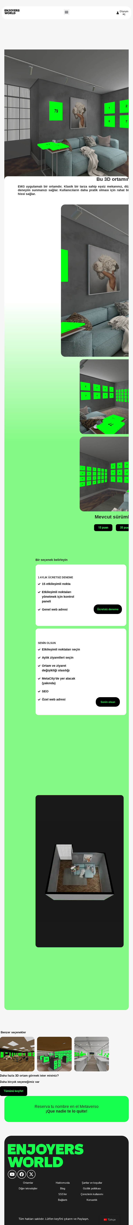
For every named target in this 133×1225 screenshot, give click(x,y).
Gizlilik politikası (92, 1188)
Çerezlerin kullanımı (92, 1194)
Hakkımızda (63, 1182)
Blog (62, 1188)
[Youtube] (12, 1174)
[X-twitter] (31, 1174)
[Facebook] (21, 1174)
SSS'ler (62, 1194)
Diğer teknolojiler (28, 1188)
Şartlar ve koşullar (92, 1182)
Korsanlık (92, 1199)
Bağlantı (62, 1199)
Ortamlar (28, 1182)
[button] (66, 12)
